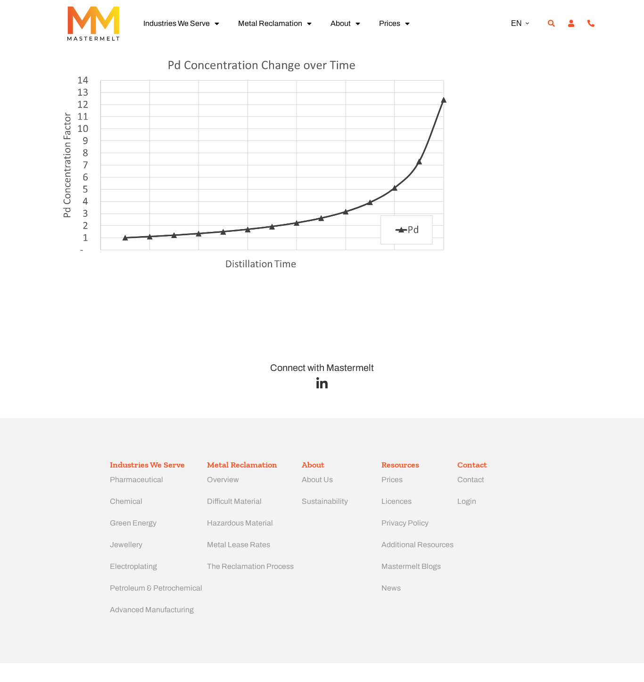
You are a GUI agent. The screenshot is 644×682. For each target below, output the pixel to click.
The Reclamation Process (250, 566)
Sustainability (325, 501)
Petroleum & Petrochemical (156, 588)
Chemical (126, 501)
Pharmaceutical (136, 480)
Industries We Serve (176, 23)
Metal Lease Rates (238, 545)
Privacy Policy (405, 523)
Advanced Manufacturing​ (152, 610)
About (340, 23)
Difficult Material (234, 501)
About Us (317, 480)
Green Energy (133, 523)
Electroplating (133, 566)
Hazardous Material (240, 523)
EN (516, 23)
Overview (223, 480)
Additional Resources (417, 545)
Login (466, 501)
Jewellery (126, 545)
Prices (389, 23)
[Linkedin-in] (322, 383)
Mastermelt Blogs (411, 566)
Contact (470, 480)
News (391, 588)
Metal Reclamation (270, 23)
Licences (396, 501)
